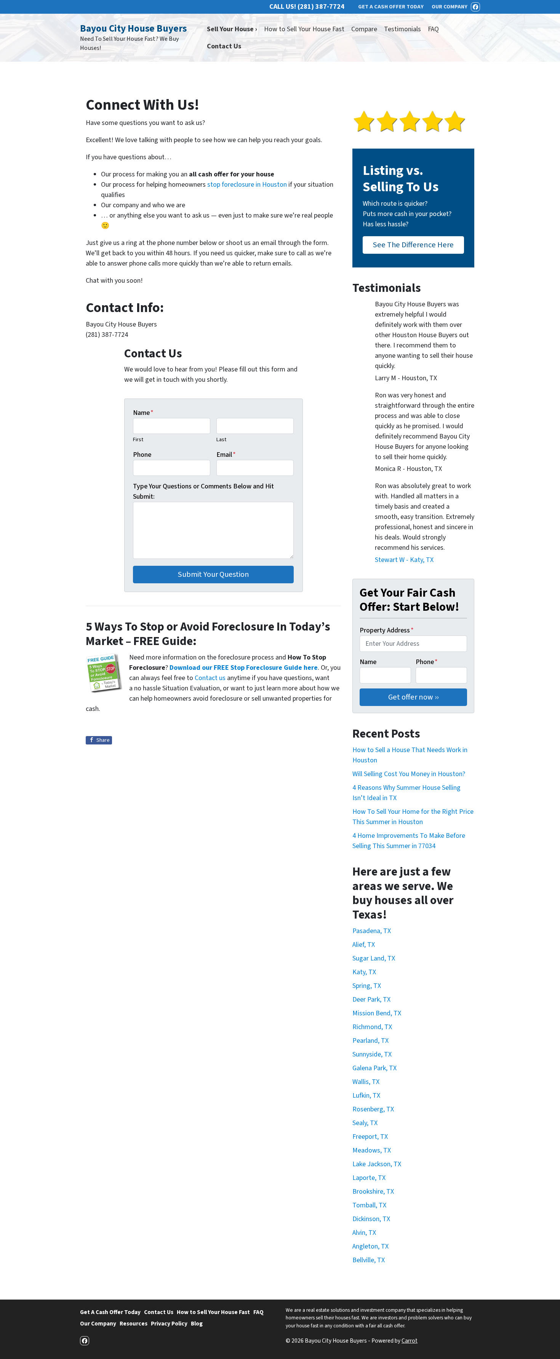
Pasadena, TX (371, 931)
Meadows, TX (371, 1150)
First (138, 439)
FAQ (433, 29)
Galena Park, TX (374, 1068)
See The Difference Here (413, 244)
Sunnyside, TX (372, 1054)
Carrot (410, 1341)
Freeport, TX (370, 1136)
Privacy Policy (169, 1323)
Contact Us (224, 46)
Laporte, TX (369, 1178)
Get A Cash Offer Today (110, 1312)
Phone (142, 454)
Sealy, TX (365, 1123)
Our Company (98, 1323)
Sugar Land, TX (373, 958)
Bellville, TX (368, 1260)
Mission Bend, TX (376, 1013)
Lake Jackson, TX (376, 1164)
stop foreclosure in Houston (247, 184)
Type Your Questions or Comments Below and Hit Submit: (203, 491)
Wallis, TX (365, 1082)
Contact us (210, 678)
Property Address (387, 630)
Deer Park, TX (371, 999)
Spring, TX (366, 986)
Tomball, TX (369, 1205)
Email (226, 454)
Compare (364, 29)
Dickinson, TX (371, 1219)
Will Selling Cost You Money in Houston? (408, 774)
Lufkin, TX (366, 1095)
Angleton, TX (370, 1246)
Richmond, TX (372, 1027)
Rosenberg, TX (373, 1109)
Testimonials (402, 29)
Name (143, 413)
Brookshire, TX (373, 1191)
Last (221, 439)
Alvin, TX (364, 1232)
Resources (133, 1323)
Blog (197, 1323)
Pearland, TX (370, 1040)
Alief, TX (363, 944)
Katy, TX (364, 972)
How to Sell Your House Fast (304, 29)
